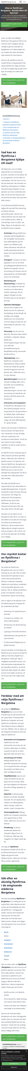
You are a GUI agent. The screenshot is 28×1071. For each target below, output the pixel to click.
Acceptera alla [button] (14, 1063)
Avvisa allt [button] (14, 1067)
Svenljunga (8, 948)
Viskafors (7, 940)
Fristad (6, 955)
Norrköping (8, 944)
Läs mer (11, 1060)
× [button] (26, 1051)
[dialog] (14, 1060)
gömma (6, 119)
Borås (6, 932)
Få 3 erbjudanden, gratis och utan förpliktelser (12, 24)
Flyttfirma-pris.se (8, 2)
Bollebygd (8, 951)
